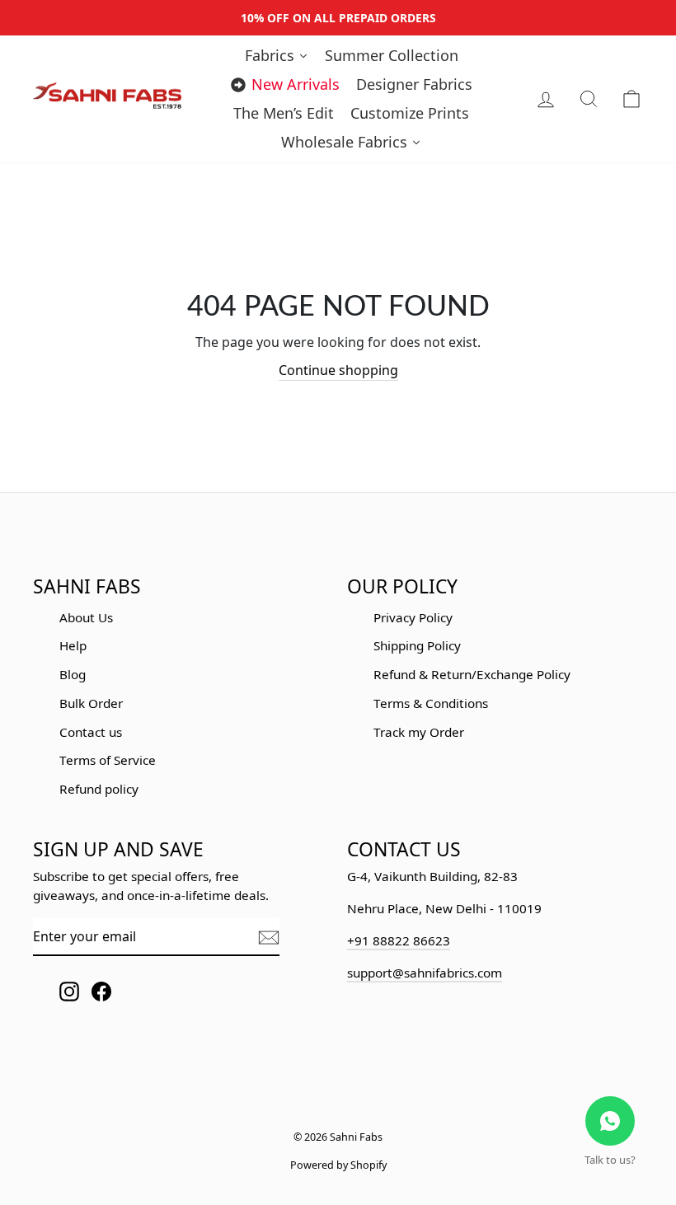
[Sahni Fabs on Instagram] (69, 991)
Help (73, 645)
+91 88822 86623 (398, 940)
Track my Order (418, 732)
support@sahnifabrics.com (424, 972)
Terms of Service (107, 760)
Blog (72, 674)
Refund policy (98, 789)
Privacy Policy (413, 617)
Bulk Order (91, 703)
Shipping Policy (417, 645)
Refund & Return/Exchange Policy (471, 674)
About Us (86, 617)
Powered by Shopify (338, 1165)
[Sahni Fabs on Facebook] (101, 991)
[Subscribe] (268, 937)
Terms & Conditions (430, 703)
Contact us (90, 732)
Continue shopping (338, 370)
